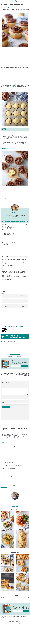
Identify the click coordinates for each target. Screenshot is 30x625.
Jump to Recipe (4, 7)
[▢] (2, 227)
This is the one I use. (10, 133)
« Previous (13, 485)
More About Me (15, 506)
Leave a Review (24, 221)
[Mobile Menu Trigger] (1, 1)
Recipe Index (12, 620)
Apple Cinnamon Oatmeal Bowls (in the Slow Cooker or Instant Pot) (22, 374)
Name (3, 398)
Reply (14, 446)
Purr (19, 623)
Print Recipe (6, 221)
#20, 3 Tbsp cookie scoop (22, 269)
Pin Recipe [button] (15, 221)
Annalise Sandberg (21, 326)
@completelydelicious (13, 337)
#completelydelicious (22, 337)
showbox (3, 446)
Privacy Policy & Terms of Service (14, 621)
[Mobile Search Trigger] (29, 1)
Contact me (16, 620)
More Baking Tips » (5, 148)
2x (27, 224)
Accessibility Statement (23, 620)
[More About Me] (15, 496)
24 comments (12, 357)
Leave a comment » (17, 357)
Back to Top (5, 620)
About (8, 620)
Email (3, 402)
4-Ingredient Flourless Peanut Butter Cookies (7, 374)
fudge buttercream (11, 86)
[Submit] (28, 597)
